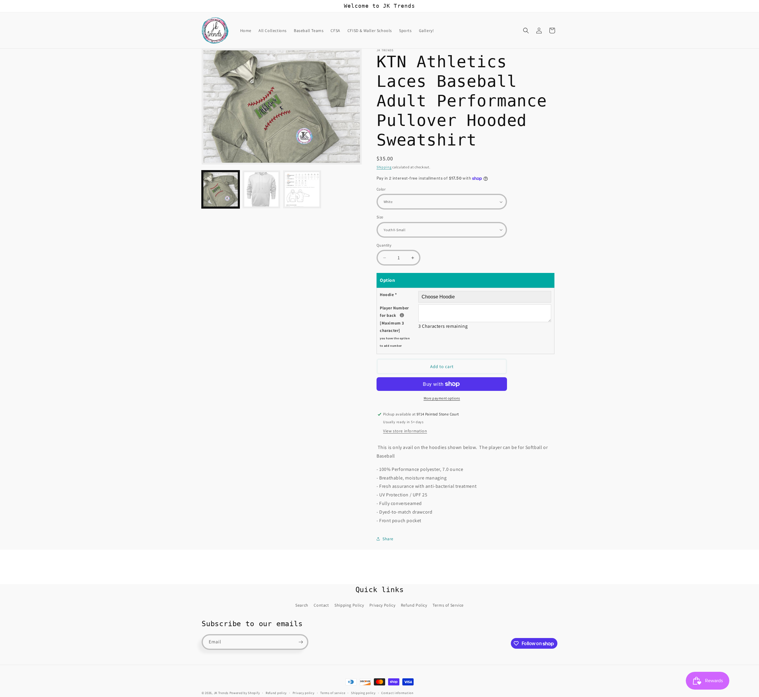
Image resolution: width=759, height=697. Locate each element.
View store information (405, 431)
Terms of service (332, 693)
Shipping (384, 167)
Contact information (397, 693)
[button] (525, 30)
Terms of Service (448, 605)
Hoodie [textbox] (388, 294)
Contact (321, 605)
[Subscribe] (300, 642)
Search (301, 605)
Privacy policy (304, 693)
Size (380, 217)
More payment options (442, 398)
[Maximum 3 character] (399, 326)
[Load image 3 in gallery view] (302, 189)
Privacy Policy (382, 605)
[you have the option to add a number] (402, 315)
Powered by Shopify (244, 693)
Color (381, 189)
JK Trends (221, 693)
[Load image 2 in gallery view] (261, 189)
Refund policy (276, 693)
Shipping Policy (349, 605)
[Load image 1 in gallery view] (221, 189)
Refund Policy (414, 605)
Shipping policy (363, 693)
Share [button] (387, 538)
